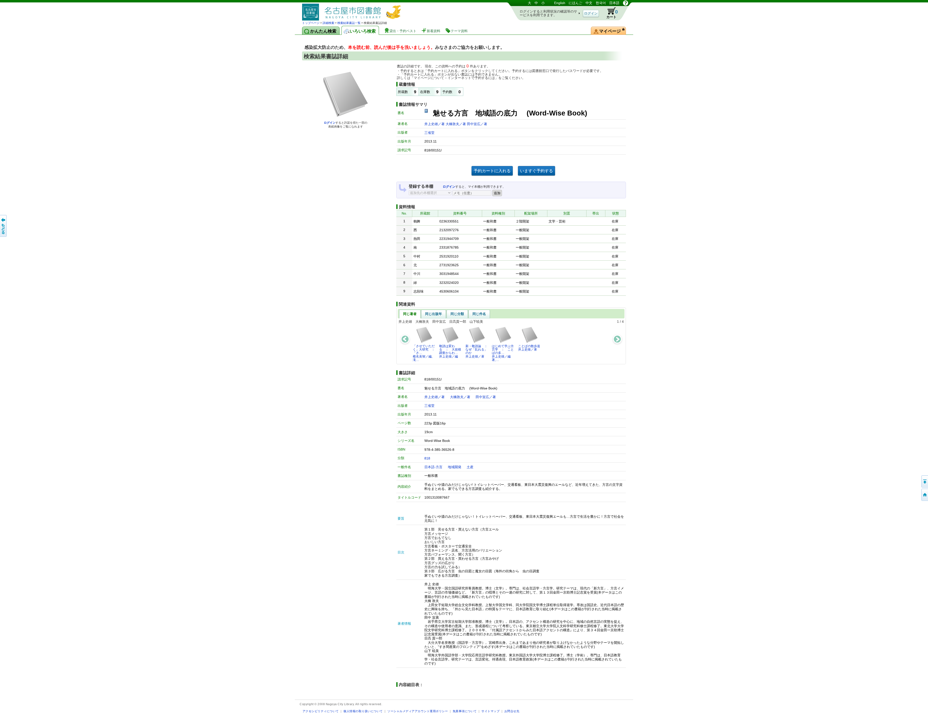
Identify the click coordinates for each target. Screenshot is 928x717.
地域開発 (454, 467)
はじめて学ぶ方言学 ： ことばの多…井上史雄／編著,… (503, 353)
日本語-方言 (433, 467)
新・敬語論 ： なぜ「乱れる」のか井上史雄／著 (477, 351)
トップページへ (924, 495)
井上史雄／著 (435, 124)
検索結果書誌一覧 (349, 23)
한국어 (601, 3)
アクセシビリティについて (321, 711)
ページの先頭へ (924, 481)
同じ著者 (410, 314)
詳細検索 (328, 23)
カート (612, 14)
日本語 (614, 3)
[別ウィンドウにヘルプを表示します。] (626, 2)
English (559, 3)
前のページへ (3, 226)
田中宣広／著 (477, 124)
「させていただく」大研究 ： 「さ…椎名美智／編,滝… (425, 353)
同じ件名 (479, 314)
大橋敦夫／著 (456, 124)
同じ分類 (457, 314)
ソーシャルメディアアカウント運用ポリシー (417, 711)
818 (427, 458)
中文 (589, 3)
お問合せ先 (512, 711)
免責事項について (465, 711)
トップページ (310, 23)
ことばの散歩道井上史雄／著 (529, 347)
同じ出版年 (433, 314)
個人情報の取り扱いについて (363, 711)
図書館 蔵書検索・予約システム (353, 10)
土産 (470, 467)
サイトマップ (490, 711)
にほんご (575, 3)
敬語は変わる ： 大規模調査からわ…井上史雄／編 (450, 351)
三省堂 (429, 133)
